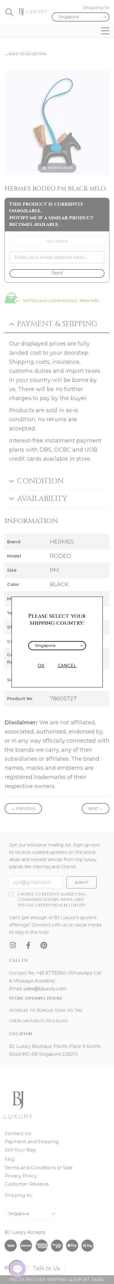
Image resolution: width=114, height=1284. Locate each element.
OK (41, 665)
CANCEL (67, 665)
